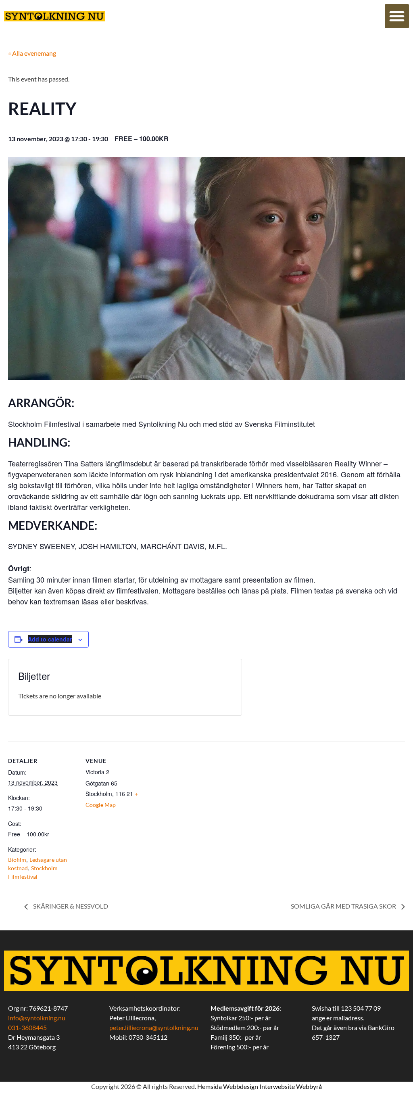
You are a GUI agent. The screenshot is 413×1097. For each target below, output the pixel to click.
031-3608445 (27, 1027)
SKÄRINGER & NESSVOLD (70, 906)
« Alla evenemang (32, 53)
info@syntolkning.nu (36, 1018)
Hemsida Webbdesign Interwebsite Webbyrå (259, 1086)
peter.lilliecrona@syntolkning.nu (153, 1027)
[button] (397, 16)
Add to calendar (50, 639)
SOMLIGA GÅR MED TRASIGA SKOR (344, 906)
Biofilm (17, 859)
